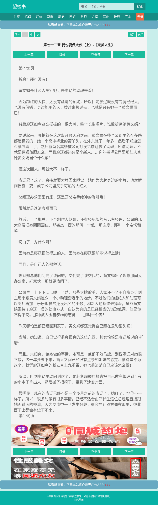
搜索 (140, 6)
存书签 (95, 54)
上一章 (29, 54)
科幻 (84, 16)
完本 (128, 16)
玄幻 (28, 16)
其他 (106, 16)
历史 (61, 16)
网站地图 (79, 499)
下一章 (129, 54)
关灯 (140, 34)
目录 (62, 54)
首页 (17, 16)
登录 (140, 16)
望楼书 (19, 6)
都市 (50, 16)
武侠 (39, 16)
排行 (117, 16)
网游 (72, 16)
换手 (131, 34)
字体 (17, 34)
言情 (95, 16)
